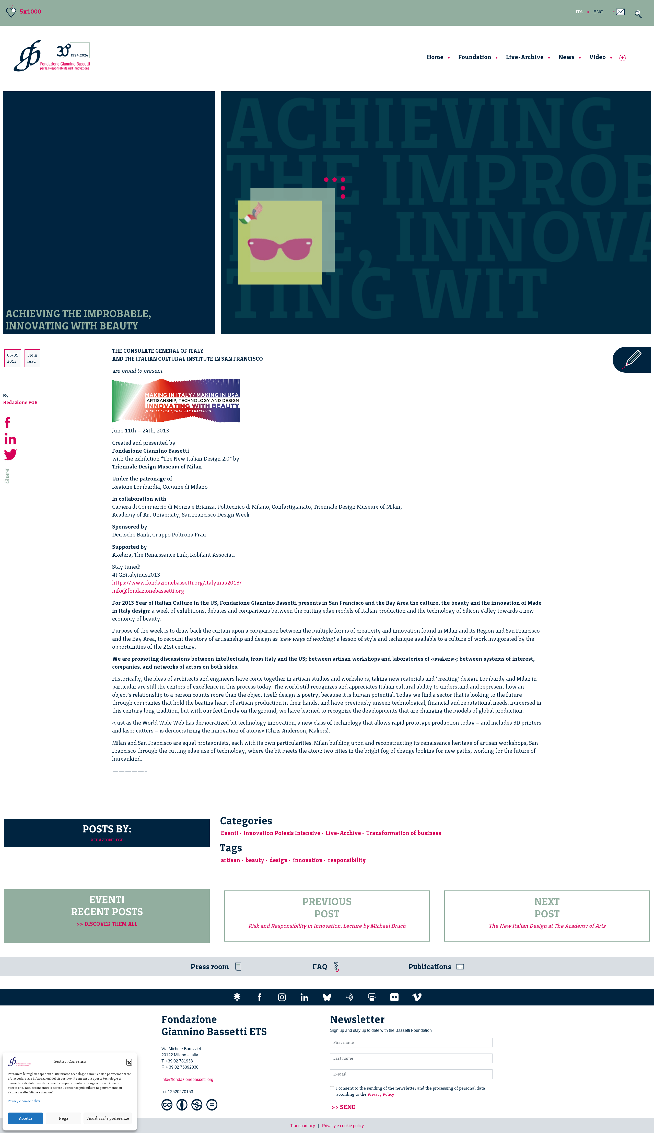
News (566, 57)
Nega (63, 1118)
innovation (308, 860)
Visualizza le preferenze (107, 1118)
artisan (230, 860)
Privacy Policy (381, 1094)
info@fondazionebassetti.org (148, 591)
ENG (598, 11)
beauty (255, 860)
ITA (579, 11)
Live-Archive (525, 57)
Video (597, 57)
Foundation (474, 57)
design (279, 860)
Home (435, 57)
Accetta (25, 1118)
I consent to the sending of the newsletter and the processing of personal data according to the (410, 1091)
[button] (129, 1061)
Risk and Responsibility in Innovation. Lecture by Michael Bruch (327, 926)
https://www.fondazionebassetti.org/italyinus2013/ (177, 582)
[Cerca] (637, 14)
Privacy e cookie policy (24, 1101)
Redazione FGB (20, 402)
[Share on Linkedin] (10, 437)
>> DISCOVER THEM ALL (107, 924)
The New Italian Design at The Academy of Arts (547, 926)
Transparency (302, 1126)
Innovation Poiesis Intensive (282, 833)
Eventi (229, 833)
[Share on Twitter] (10, 453)
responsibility (347, 860)
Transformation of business (403, 833)
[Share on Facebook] (10, 421)
